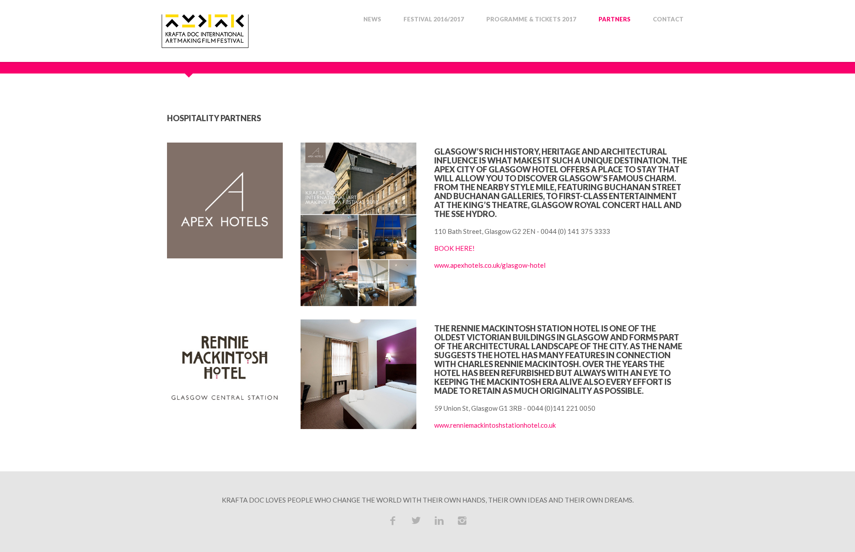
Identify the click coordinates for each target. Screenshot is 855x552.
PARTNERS (614, 19)
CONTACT (668, 19)
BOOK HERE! (454, 248)
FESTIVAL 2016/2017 (433, 19)
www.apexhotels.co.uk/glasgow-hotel (490, 265)
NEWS (372, 19)
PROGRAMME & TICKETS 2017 (531, 19)
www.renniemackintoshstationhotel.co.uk (495, 425)
